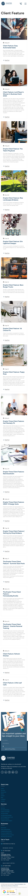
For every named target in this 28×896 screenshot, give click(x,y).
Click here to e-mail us (9, 843)
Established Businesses (6, 831)
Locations (3, 799)
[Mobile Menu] (25, 3)
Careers (3, 795)
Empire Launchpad (5, 811)
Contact (3, 801)
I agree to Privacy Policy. (9, 749)
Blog (2, 797)
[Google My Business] (9, 772)
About (2, 794)
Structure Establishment (6, 833)
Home (2, 788)
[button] (9, 891)
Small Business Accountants (7, 834)
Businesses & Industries (6, 836)
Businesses (3, 792)
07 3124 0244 (20, 4)
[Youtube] (13, 772)
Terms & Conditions (19, 884)
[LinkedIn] (6, 772)
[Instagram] (16, 772)
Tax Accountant (4, 813)
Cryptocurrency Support (6, 820)
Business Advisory (5, 819)
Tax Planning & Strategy (6, 815)
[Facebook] (2, 772)
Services (3, 790)
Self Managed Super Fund (7, 817)
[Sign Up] (3, 747)
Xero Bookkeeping (5, 809)
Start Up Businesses (5, 829)
